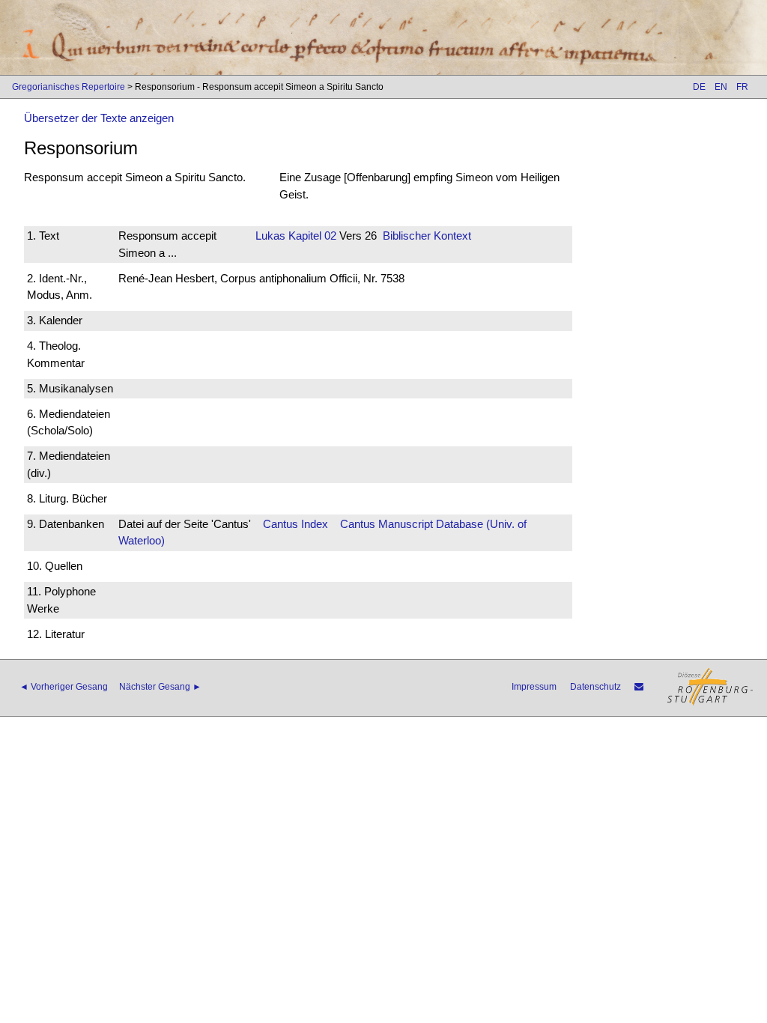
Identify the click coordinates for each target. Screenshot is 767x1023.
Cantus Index (295, 523)
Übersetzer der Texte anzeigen (99, 118)
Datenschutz (595, 687)
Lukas (270, 235)
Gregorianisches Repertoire (68, 87)
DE (699, 87)
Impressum (534, 687)
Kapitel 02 (310, 235)
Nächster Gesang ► (160, 687)
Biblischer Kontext (427, 235)
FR (742, 87)
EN (721, 87)
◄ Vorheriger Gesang (63, 687)
